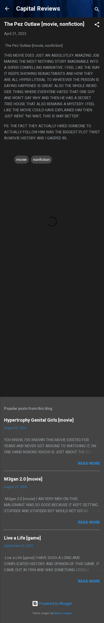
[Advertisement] (52, 337)
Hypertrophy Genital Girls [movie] (39, 420)
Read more (89, 463)
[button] (97, 25)
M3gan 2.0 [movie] (23, 479)
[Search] (97, 10)
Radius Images (63, 613)
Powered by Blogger (55, 603)
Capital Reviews (38, 8)
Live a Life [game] (22, 538)
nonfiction (41, 159)
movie (21, 159)
